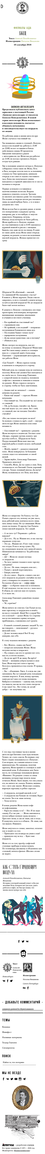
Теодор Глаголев (9, 1042)
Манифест (6, 1032)
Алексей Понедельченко (12, 878)
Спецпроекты (8, 1048)
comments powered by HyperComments (18, 1009)
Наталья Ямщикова (31, 979)
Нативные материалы (12, 1037)
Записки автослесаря (22, 107)
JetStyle (31, 1145)
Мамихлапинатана (22, 1150)
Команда (6, 1027)
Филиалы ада (22, 28)
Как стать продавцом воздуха (19, 869)
